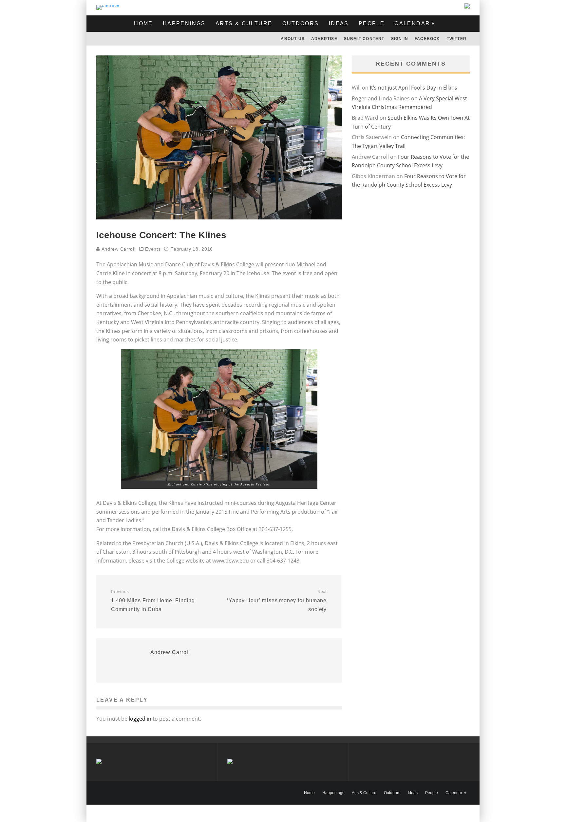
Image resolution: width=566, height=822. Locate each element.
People (372, 23)
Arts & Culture (244, 23)
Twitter (456, 38)
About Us (293, 38)
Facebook (427, 38)
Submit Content (364, 38)
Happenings (184, 23)
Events (152, 249)
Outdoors (300, 23)
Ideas (339, 23)
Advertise (324, 38)
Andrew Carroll (118, 249)
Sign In (399, 38)
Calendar (412, 23)
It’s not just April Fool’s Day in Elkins (413, 87)
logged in (140, 718)
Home (143, 23)
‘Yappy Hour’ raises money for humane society (277, 600)
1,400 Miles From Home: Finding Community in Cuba (153, 600)
